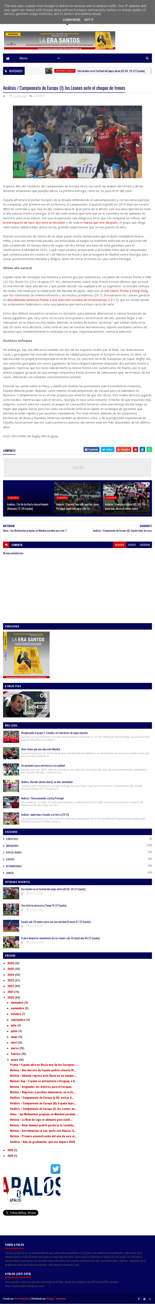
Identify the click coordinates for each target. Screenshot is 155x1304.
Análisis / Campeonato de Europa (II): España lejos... (43, 1103)
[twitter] (144, 1299)
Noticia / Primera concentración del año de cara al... (43, 1136)
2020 (11, 997)
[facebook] (139, 1299)
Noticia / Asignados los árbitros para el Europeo (41, 1086)
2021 (10, 992)
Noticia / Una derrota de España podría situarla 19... (43, 1070)
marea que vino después (100, 222)
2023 (11, 980)
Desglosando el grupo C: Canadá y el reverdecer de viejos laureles (54, 733)
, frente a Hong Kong (126, 291)
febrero (16, 1053)
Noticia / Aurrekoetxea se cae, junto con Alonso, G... (43, 1130)
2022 (11, 986)
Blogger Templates (56, 1298)
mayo (14, 1037)
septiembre (18, 1019)
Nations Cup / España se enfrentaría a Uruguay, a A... (43, 1081)
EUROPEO (39, 96)
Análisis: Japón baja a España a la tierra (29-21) (45, 814)
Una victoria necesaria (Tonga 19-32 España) (43, 905)
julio (14, 1025)
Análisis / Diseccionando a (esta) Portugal (42, 798)
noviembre (18, 1008)
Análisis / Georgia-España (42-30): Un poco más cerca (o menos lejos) (125, 506)
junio (14, 1031)
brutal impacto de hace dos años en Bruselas (34, 222)
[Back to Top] (150, 1299)
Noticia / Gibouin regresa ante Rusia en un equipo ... (43, 1075)
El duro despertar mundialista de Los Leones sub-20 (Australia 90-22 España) (60, 938)
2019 (10, 1150)
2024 (11, 974)
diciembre (17, 1002)
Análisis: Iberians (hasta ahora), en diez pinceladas (47, 782)
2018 (10, 1155)
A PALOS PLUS (12, 839)
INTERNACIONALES (49, 70)
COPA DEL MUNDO (14, 852)
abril (14, 1042)
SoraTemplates (22, 1298)
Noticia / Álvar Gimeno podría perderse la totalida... (43, 1125)
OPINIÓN (10, 873)
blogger (119, 544)
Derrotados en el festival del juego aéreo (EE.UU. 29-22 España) (95, 71)
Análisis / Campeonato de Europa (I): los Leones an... (43, 1108)
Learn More (71, 19)
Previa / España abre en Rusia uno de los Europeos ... (44, 1064)
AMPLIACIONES (12, 845)
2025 (11, 968)
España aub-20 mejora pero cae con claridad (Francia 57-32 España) (56, 922)
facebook (145, 544)
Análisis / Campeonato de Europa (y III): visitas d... (42, 1097)
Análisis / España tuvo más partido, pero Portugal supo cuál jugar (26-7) (77, 506)
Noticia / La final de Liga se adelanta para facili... (41, 1119)
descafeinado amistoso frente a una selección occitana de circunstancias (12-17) (62, 300)
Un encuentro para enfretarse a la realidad (43, 765)
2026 (11, 963)
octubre (16, 1014)
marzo (15, 1048)
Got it (89, 19)
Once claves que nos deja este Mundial (40, 749)
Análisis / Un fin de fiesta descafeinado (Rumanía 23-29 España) (27, 506)
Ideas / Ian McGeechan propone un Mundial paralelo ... (44, 1114)
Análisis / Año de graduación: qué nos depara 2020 (42, 1141)
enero (15, 1059)
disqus (132, 544)
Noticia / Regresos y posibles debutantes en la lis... (43, 1092)
